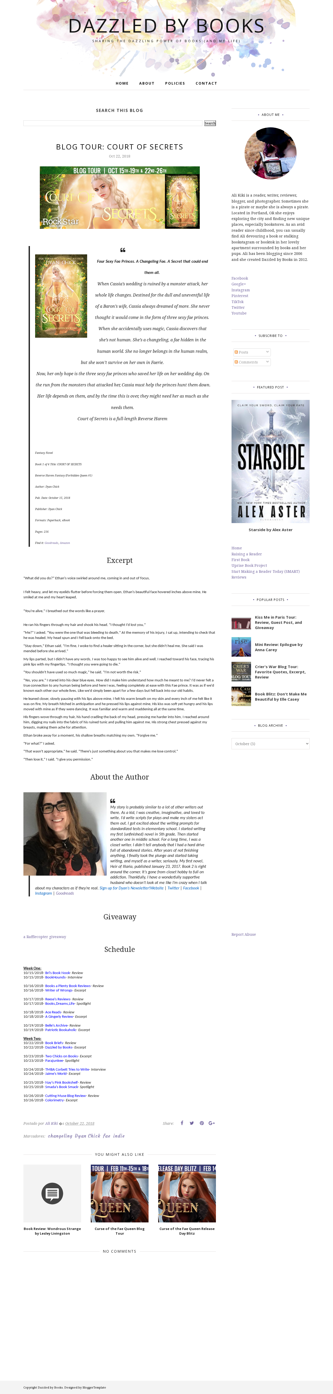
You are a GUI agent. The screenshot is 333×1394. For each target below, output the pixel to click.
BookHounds (55, 977)
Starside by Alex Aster (271, 529)
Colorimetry (54, 1100)
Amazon (65, 543)
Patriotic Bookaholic (60, 1030)
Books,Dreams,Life (59, 1004)
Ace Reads (53, 1012)
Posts (243, 352)
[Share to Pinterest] (201, 1123)
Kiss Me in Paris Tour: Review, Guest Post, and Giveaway (278, 622)
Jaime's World (56, 1074)
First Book (240, 559)
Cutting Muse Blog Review (65, 1096)
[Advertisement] (271, 840)
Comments (248, 362)
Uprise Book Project (249, 565)
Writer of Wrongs (58, 991)
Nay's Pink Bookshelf (61, 1083)
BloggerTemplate (94, 1387)
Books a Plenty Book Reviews (68, 986)
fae (107, 1136)
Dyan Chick (87, 1136)
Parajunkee (54, 1061)
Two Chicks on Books (61, 1056)
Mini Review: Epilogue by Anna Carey (279, 647)
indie (119, 1136)
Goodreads (51, 543)
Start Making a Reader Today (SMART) (266, 571)
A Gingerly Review (59, 1017)
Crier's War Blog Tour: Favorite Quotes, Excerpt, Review (280, 672)
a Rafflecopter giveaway (44, 936)
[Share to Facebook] (182, 1123)
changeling (60, 1136)
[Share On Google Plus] (211, 1123)
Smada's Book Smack (61, 1087)
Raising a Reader (247, 553)
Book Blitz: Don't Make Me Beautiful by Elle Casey (281, 696)
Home (237, 547)
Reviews (239, 577)
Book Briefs (54, 1043)
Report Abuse (244, 934)
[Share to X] (192, 1123)
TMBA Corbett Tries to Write (67, 1070)
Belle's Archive (56, 1026)
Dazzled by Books (166, 25)
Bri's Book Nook (57, 973)
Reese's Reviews (57, 999)
